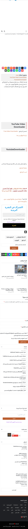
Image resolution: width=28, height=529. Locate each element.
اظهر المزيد (14, 490)
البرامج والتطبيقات (20, 34)
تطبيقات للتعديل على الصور (7, 276)
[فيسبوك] (25, 68)
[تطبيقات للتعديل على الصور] (7, 269)
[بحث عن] (2, 31)
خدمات (8, 510)
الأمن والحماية (9, 505)
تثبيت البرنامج (23, 172)
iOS (25, 505)
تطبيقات (7, 507)
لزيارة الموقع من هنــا (21, 135)
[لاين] (8, 70)
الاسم (26, 320)
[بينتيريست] (14, 68)
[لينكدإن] (19, 68)
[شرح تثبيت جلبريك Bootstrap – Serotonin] (6, 449)
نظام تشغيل (17, 512)
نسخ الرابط (14, 248)
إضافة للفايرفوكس (17, 189)
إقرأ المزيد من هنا (6, 191)
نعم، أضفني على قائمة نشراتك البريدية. (19, 338)
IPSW (21, 505)
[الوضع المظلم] (4, 31)
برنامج (23, 240)
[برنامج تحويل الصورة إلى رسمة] (21, 269)
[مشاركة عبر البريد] (6, 70)
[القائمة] (26, 31)
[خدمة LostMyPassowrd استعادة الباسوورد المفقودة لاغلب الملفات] (6, 483)
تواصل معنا (22, 526)
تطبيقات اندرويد (17, 510)
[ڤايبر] (11, 70)
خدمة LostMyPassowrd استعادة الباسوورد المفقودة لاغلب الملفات (21, 482)
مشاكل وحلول (23, 512)
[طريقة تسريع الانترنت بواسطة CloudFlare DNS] (7, 284)
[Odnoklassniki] (6, 68)
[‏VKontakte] (8, 68)
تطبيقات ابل (24, 510)
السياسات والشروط (15, 526)
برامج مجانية (10, 237)
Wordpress (16, 505)
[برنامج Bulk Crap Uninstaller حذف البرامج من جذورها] (6, 456)
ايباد (4, 505)
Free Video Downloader (11, 131)
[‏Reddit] (11, 68)
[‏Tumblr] (17, 68)
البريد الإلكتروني (24, 327)
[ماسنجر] (19, 70)
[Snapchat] (14, 232)
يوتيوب (16, 240)
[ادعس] (14, 31)
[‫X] (22, 68)
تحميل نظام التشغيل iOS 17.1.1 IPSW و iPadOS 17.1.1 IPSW (21, 475)
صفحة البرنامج (23, 168)
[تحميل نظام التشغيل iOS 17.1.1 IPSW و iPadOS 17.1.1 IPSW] (6, 476)
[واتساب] (17, 70)
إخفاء (17, 75)
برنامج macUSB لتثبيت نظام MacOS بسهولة (22, 289)
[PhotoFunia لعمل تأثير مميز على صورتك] (6, 466)
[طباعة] (2, 254)
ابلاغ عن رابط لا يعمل (7, 526)
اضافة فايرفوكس (20, 237)
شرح (4, 510)
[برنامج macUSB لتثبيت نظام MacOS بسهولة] (21, 284)
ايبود (25, 507)
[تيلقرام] (14, 70)
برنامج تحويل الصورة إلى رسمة (22, 275)
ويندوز (12, 512)
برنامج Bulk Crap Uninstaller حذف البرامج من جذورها (20, 455)
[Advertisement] (14, 15)
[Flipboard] (22, 70)
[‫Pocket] (3, 68)
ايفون (22, 507)
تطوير (12, 510)
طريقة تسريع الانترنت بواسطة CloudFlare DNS (7, 289)
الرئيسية (26, 34)
